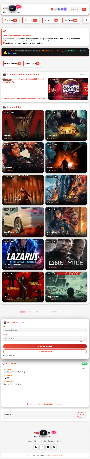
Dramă (71, 20)
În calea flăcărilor (53, 232)
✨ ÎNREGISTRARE (45, 351)
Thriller (53, 170)
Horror (30, 20)
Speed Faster (9, 232)
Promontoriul (9, 168)
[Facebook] (35, 447)
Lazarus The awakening (13, 264)
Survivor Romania (12, 63)
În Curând (54, 202)
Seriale (43, 441)
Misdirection (52, 168)
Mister (10, 138)
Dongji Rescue (52, 297)
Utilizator (6, 326)
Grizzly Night (52, 135)
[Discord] (54, 447)
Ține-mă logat (10, 356)
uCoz (61, 455)
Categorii (51, 441)
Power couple (32, 63)
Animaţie (51, 20)
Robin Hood (51, 200)
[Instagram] (41, 447)
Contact (59, 441)
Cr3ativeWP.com (52, 455)
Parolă (5, 335)
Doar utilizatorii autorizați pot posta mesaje (44, 404)
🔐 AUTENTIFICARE (45, 346)
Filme (36, 441)
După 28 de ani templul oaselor (16, 200)
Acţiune (10, 20)
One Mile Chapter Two (55, 264)
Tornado (7, 297)
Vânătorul (7, 135)
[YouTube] (48, 447)
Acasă (30, 441)
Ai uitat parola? (82, 342)
